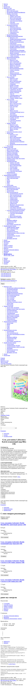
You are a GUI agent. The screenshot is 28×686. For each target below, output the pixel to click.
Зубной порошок (14, 206)
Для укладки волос (15, 138)
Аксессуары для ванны (13, 157)
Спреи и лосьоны (14, 70)
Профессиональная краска (17, 42)
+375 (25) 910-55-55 (6, 276)
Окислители (13, 43)
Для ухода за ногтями (15, 140)
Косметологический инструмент (18, 144)
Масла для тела (14, 110)
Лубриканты (13, 33)
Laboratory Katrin (5, 415)
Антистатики (10, 234)
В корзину (3, 431)
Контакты (6, 251)
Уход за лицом (10, 77)
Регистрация (7, 280)
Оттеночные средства (15, 44)
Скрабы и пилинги (15, 82)
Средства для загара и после (14, 131)
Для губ (12, 94)
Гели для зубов (14, 202)
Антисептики (10, 190)
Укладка (12, 71)
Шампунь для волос (15, 65)
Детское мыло (13, 167)
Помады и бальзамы (12, 153)
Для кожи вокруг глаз (15, 95)
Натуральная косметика (13, 57)
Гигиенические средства (10, 186)
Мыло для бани (14, 129)
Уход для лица (13, 30)
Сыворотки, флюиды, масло (17, 54)
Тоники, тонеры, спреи (16, 98)
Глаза (8, 183)
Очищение (13, 84)
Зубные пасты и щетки (13, 151)
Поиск (2, 283)
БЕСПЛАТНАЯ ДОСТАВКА (8, 269)
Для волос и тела (14, 23)
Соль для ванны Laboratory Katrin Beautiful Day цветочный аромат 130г (13, 523)
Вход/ (2, 280)
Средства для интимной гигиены (15, 210)
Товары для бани (11, 123)
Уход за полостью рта (12, 192)
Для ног (12, 109)
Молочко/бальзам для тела (17, 116)
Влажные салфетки (12, 220)
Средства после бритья (16, 20)
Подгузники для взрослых (14, 224)
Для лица (12, 22)
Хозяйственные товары (10, 226)
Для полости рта (14, 32)
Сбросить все (4, 518)
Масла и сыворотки (15, 64)
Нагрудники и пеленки (13, 155)
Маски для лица (14, 86)
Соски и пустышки (12, 174)
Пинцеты (12, 143)
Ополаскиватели (14, 200)
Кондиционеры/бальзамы (16, 68)
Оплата (6, 244)
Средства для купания (16, 171)
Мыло (8, 219)
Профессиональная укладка (17, 47)
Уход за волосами (11, 58)
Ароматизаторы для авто (13, 235)
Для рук (12, 108)
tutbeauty (6, 643)
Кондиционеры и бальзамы (17, 50)
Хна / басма (13, 75)
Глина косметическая (15, 91)
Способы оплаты (8, 605)
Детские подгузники (12, 154)
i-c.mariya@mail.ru (11, 664)
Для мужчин (13, 49)
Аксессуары (10, 133)
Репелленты (10, 145)
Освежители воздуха (12, 231)
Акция (5, 240)
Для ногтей (13, 122)
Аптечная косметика (12, 25)
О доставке (7, 603)
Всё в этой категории (12, 11)
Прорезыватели (11, 172)
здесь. (18, 476)
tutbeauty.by (7, 641)
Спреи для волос (14, 56)
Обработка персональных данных (13, 618)
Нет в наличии (4, 537)
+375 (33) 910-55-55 (6, 275)
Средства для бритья (15, 19)
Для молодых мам (11, 221)
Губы (8, 179)
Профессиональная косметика (15, 36)
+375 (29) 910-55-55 (6, 273)
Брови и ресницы (14, 92)
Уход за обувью (11, 230)
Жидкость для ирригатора (17, 204)
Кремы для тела (14, 105)
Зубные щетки (14, 199)
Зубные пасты (13, 197)
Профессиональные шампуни (18, 51)
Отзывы (6, 252)
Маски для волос (14, 53)
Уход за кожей (13, 168)
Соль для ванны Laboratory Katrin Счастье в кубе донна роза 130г (12, 580)
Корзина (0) (14, 280)
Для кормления (11, 160)
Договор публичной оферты (11, 249)
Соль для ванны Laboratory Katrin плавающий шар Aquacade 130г (12, 542)
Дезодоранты (13, 115)
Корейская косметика (12, 35)
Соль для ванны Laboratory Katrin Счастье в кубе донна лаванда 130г (12, 561)
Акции (5, 5)
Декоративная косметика (10, 175)
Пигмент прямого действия (17, 46)
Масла (11, 130)
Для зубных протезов (15, 207)
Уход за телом (10, 99)
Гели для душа (14, 106)
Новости (6, 248)
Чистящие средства (12, 238)
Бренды (6, 4)
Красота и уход (8, 8)
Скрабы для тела (14, 117)
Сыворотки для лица (15, 89)
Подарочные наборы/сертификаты (16, 12)
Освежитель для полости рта (17, 209)
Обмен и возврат (8, 245)
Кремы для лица (14, 85)
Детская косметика (12, 161)
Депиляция (13, 119)
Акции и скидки (8, 247)
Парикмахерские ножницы (17, 141)
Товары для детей (8, 147)
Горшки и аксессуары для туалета (16, 158)
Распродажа (7, 6)
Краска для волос (14, 72)
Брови (8, 181)
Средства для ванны (15, 120)
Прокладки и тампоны (16, 217)
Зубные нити (13, 203)
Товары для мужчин (12, 13)
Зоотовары (10, 237)
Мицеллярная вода (15, 96)
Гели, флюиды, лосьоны (16, 88)
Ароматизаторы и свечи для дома (16, 233)
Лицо (8, 182)
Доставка (6, 242)
